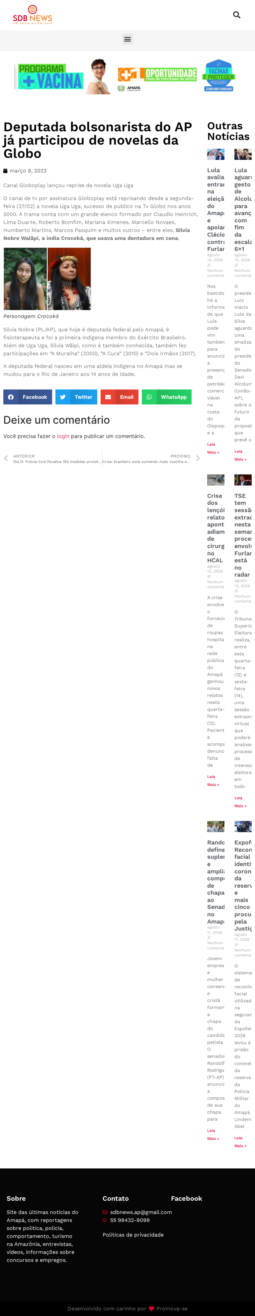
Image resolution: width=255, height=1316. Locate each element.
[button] (236, 15)
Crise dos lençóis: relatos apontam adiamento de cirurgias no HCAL (222, 528)
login (63, 436)
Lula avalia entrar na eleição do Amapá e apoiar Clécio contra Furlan (217, 209)
